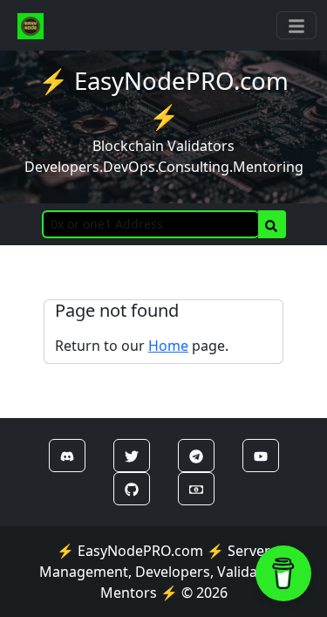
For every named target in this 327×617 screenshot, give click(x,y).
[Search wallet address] (272, 224)
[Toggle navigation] (296, 25)
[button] (67, 455)
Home (168, 345)
